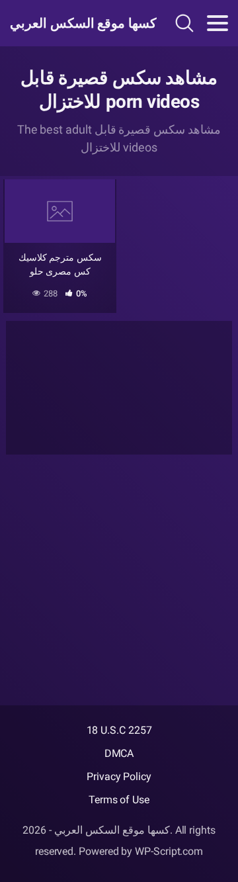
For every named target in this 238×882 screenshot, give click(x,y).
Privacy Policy (119, 776)
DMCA (119, 753)
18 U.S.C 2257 (119, 730)
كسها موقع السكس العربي (75, 23)
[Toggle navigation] (217, 23)
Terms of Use (119, 799)
